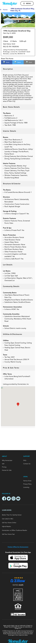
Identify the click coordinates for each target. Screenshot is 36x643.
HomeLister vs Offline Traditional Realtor (14, 530)
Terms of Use (27, 481)
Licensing (26, 487)
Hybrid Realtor (6, 526)
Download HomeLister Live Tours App (18, 552)
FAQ (24, 460)
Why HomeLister (7, 460)
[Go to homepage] (9, 4)
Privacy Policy (27, 484)
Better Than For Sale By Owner (12, 515)
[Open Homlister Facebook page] (4, 498)
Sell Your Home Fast (8, 534)
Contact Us (26, 463)
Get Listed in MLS (7, 519)
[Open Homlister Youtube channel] (18, 498)
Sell (3, 463)
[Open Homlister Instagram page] (13, 498)
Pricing (4, 467)
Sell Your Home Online (9, 522)
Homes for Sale (7, 470)
